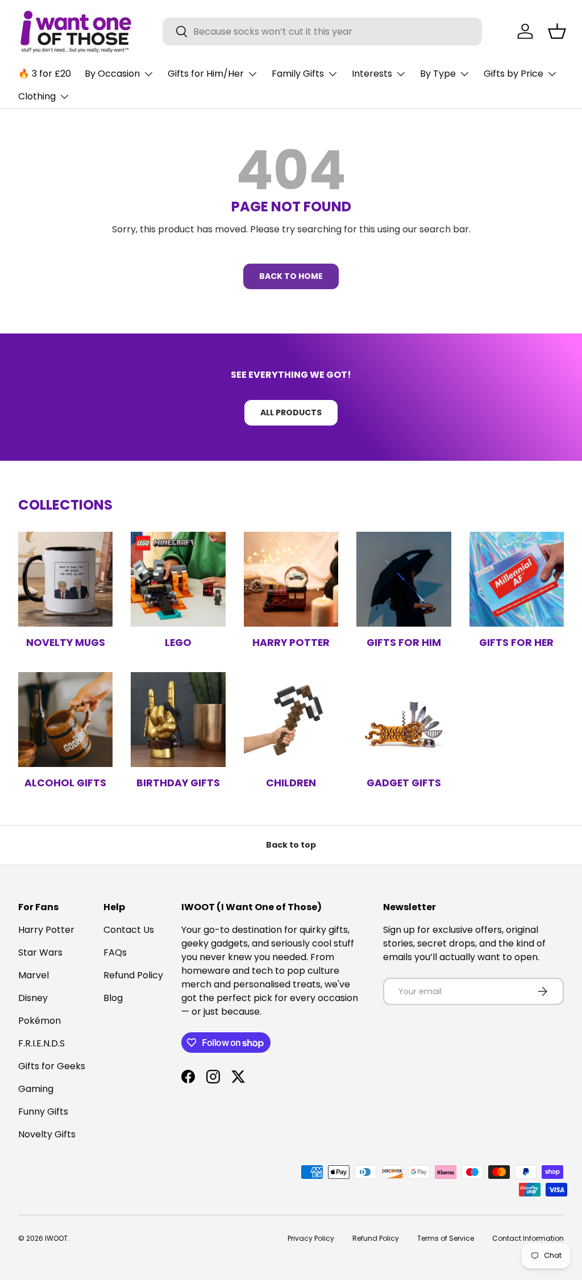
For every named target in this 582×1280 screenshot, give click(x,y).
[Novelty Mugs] (65, 579)
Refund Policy (133, 975)
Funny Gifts (43, 1111)
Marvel (33, 975)
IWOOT (56, 1238)
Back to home (291, 276)
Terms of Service (445, 1238)
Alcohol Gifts (65, 783)
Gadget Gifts (404, 783)
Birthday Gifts (178, 783)
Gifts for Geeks (51, 1066)
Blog (113, 997)
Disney (33, 997)
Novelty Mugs (65, 642)
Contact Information (528, 1238)
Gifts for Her (516, 642)
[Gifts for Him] (403, 579)
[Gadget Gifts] (403, 719)
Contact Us (128, 929)
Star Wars (40, 952)
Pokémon (39, 1020)
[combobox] (323, 31)
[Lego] (178, 579)
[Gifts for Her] (516, 579)
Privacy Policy (311, 1238)
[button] (556, 31)
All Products (291, 412)
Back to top (291, 844)
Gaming (35, 1088)
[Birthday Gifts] (178, 719)
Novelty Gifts (47, 1134)
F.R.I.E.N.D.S (41, 1043)
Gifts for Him (404, 642)
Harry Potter (291, 642)
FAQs (115, 952)
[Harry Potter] (291, 579)
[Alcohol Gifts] (65, 719)
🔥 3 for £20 (44, 73)
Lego (178, 642)
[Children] (291, 719)
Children (291, 783)
